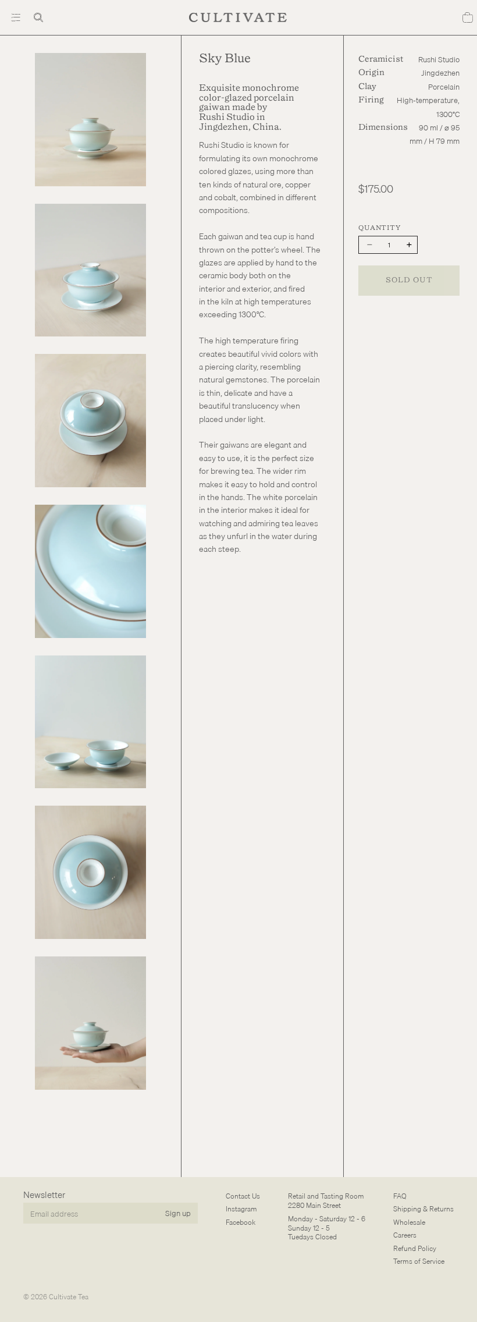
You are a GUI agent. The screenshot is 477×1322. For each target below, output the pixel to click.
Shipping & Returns (423, 1208)
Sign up (178, 1213)
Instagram (241, 1208)
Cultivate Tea (68, 1296)
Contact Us (243, 1196)
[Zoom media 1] (90, 119)
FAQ (400, 1196)
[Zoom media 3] (90, 420)
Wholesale (409, 1222)
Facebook (240, 1222)
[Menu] (15, 17)
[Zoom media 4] (90, 571)
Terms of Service (418, 1261)
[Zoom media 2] (90, 270)
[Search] (38, 17)
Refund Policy (414, 1247)
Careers (405, 1235)
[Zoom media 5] (90, 722)
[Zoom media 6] (90, 872)
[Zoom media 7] (90, 1023)
